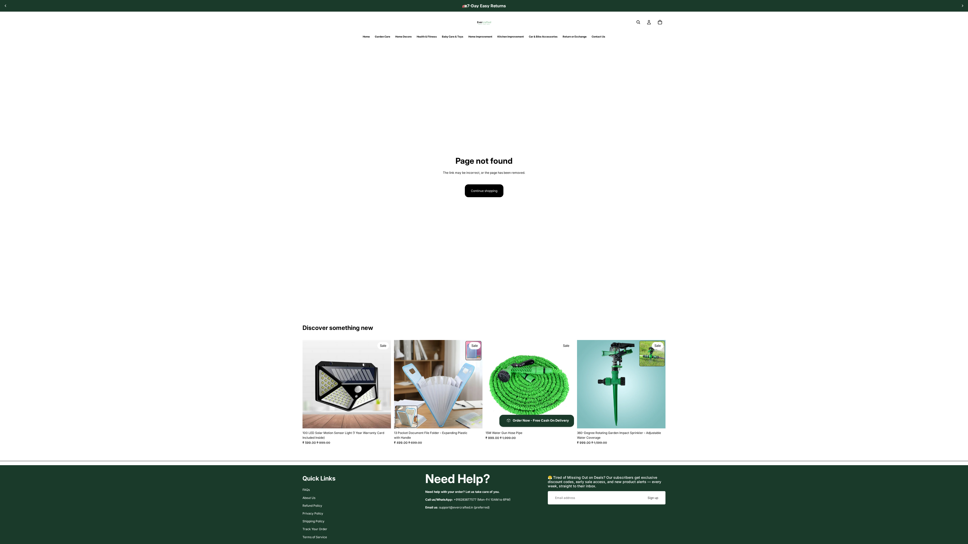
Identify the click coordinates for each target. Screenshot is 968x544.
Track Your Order (314, 529)
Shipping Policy (313, 521)
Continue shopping (484, 191)
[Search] (638, 22)
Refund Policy (312, 505)
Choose (387, 421)
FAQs (306, 490)
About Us (308, 497)
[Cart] (660, 22)
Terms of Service (314, 537)
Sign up (653, 498)
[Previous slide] (5, 5)
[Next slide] (962, 5)
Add (570, 421)
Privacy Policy (312, 513)
